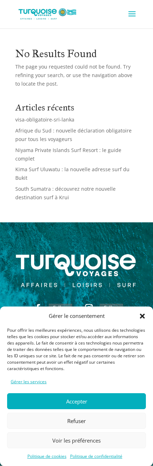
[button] (142, 316)
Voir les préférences (76, 440)
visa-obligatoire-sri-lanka (44, 119)
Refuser (76, 420)
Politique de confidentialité (96, 456)
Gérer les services (29, 382)
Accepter (76, 401)
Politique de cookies (47, 456)
